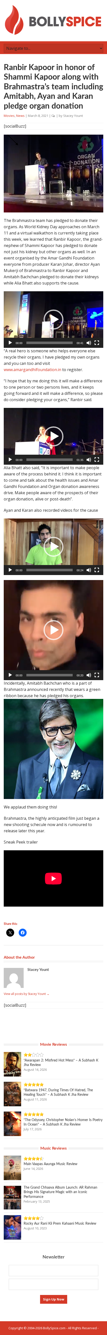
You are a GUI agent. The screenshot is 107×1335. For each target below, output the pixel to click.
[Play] (10, 342)
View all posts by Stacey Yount (27, 994)
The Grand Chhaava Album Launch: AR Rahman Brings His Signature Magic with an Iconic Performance (60, 1192)
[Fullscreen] (96, 342)
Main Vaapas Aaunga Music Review (50, 1164)
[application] (53, 319)
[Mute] (88, 342)
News (20, 115)
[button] (53, 320)
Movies (9, 115)
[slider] (49, 343)
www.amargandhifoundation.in (32, 369)
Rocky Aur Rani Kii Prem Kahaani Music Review (60, 1223)
